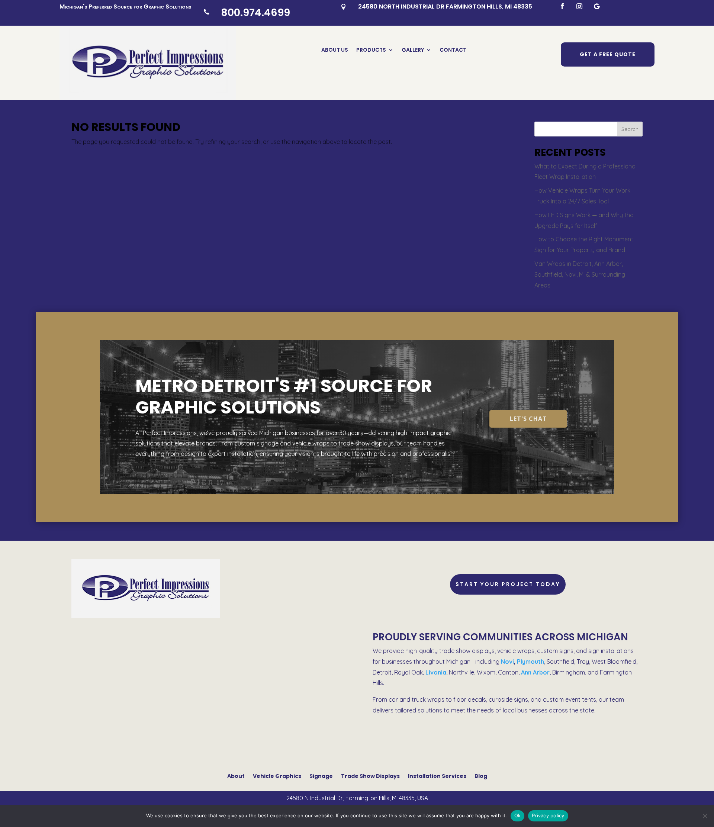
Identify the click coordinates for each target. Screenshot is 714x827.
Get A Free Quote (608, 54)
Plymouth (530, 661)
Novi (507, 661)
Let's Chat (528, 419)
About (236, 775)
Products (371, 50)
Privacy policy (548, 815)
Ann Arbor (535, 672)
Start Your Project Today (508, 584)
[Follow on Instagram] (579, 6)
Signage (321, 775)
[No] (704, 816)
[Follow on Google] (596, 6)
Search (630, 129)
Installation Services (437, 775)
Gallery (413, 50)
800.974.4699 (255, 12)
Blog (481, 775)
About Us (334, 50)
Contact (453, 50)
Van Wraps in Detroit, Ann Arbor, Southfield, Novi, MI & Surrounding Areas (579, 274)
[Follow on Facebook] (562, 6)
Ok (517, 815)
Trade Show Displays (370, 775)
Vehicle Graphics (277, 775)
